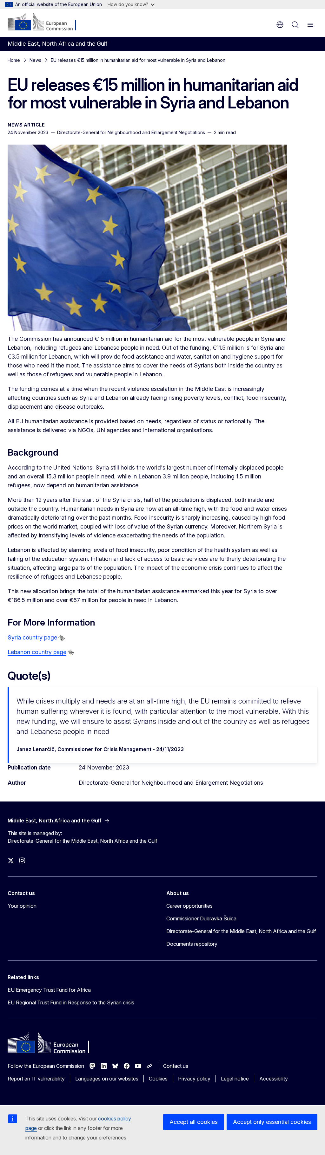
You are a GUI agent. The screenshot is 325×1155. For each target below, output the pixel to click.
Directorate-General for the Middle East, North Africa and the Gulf (241, 931)
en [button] (280, 25)
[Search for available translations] (61, 638)
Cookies (158, 1078)
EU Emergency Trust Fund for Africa (49, 990)
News (35, 60)
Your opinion (22, 906)
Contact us (175, 1066)
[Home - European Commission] (46, 22)
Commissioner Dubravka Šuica (201, 918)
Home (14, 60)
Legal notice (235, 1078)
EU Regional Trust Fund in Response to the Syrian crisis (71, 1002)
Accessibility (273, 1078)
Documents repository (191, 944)
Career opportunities (189, 906)
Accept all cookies (193, 1122)
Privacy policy (194, 1078)
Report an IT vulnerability (36, 1078)
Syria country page (32, 637)
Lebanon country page (37, 652)
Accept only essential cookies (272, 1122)
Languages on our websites (106, 1078)
